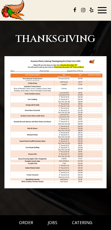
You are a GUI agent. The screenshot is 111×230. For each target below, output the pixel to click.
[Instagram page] (83, 10)
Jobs (52, 222)
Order (26, 222)
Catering (82, 222)
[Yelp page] (91, 10)
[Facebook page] (75, 10)
